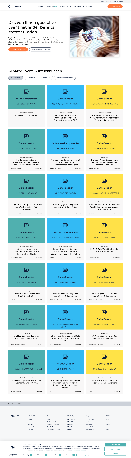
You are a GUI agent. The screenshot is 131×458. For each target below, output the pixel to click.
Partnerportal (113, 1)
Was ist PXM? (89, 427)
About (107, 419)
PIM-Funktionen (71, 419)
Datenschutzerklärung (79, 450)
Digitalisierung (45, 77)
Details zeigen (83, 455)
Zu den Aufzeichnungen (18, 49)
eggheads (89, 421)
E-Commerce (31, 77)
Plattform (41, 6)
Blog (48, 419)
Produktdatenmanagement (65, 77)
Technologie (31, 427)
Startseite (11, 403)
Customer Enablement (53, 424)
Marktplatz (31, 429)
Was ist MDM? (90, 429)
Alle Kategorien (15, 77)
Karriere (108, 424)
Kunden (108, 427)
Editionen (30, 421)
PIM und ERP (70, 424)
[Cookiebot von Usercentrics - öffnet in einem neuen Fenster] (12, 455)
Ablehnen (115, 453)
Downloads (50, 427)
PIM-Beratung (90, 419)
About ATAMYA (88, 6)
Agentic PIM (50, 6)
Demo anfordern (115, 6)
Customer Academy (52, 421)
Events (107, 421)
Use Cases (31, 424)
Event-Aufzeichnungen (53, 429)
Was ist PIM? (89, 424)
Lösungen (62, 6)
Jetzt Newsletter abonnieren (41, 49)
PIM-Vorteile (70, 429)
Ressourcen (77, 6)
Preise (107, 1)
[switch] (47, 455)
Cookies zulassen (115, 444)
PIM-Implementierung (73, 427)
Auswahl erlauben (115, 449)
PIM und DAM (70, 421)
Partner (69, 6)
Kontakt (102, 1)
